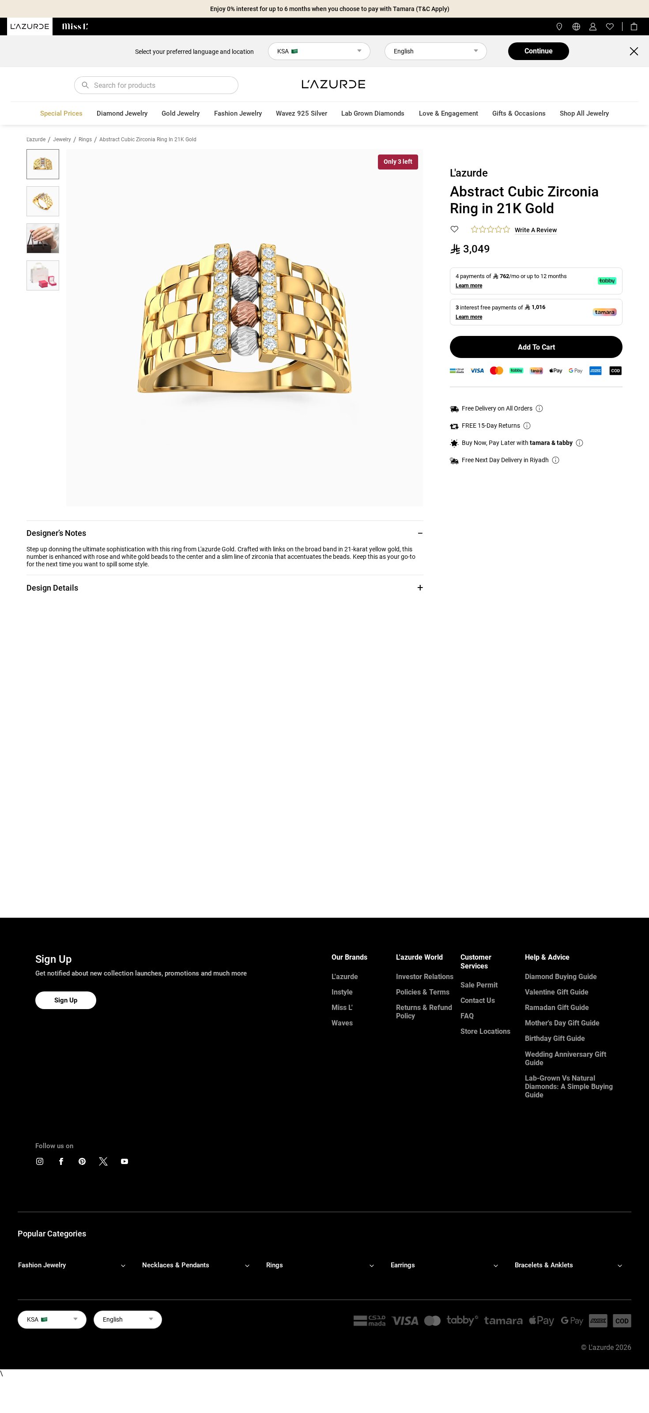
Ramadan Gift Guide (557, 1007)
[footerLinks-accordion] (76, 1265)
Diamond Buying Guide (561, 976)
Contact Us (477, 1000)
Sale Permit (479, 985)
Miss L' (342, 1007)
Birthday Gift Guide (555, 1038)
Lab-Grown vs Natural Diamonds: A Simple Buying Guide (569, 1086)
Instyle (342, 992)
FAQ (467, 1016)
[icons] (39, 1163)
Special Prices (61, 113)
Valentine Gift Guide (557, 992)
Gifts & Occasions (519, 113)
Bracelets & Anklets (544, 1265)
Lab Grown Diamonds (372, 113)
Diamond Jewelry (122, 113)
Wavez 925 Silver (301, 113)
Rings (85, 139)
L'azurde (35, 139)
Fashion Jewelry (238, 113)
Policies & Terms (422, 992)
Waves (342, 1023)
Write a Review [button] (536, 230)
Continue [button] (538, 51)
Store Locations (485, 1031)
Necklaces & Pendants (175, 1265)
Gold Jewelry (181, 113)
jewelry (62, 139)
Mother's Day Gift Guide (562, 1023)
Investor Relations (424, 976)
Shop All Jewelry (584, 113)
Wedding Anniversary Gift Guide (565, 1058)
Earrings (403, 1265)
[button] (224, 533)
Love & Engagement (448, 113)
